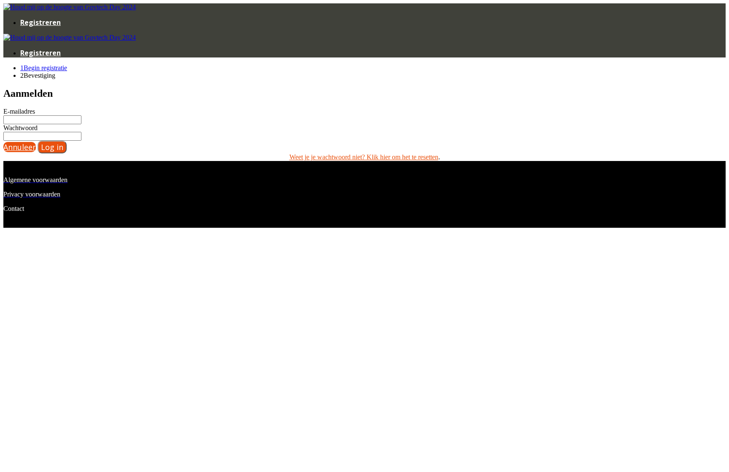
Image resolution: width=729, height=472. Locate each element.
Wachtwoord (20, 127)
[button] (19, 147)
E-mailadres (19, 111)
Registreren (40, 22)
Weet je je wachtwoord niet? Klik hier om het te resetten (363, 157)
